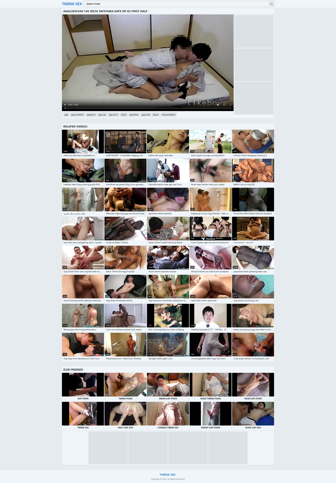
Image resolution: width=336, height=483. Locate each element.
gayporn (91, 114)
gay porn (113, 114)
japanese (134, 114)
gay (66, 114)
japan (156, 114)
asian (123, 114)
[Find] (271, 4)
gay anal (146, 114)
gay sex (102, 114)
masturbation (168, 114)
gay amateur (77, 114)
